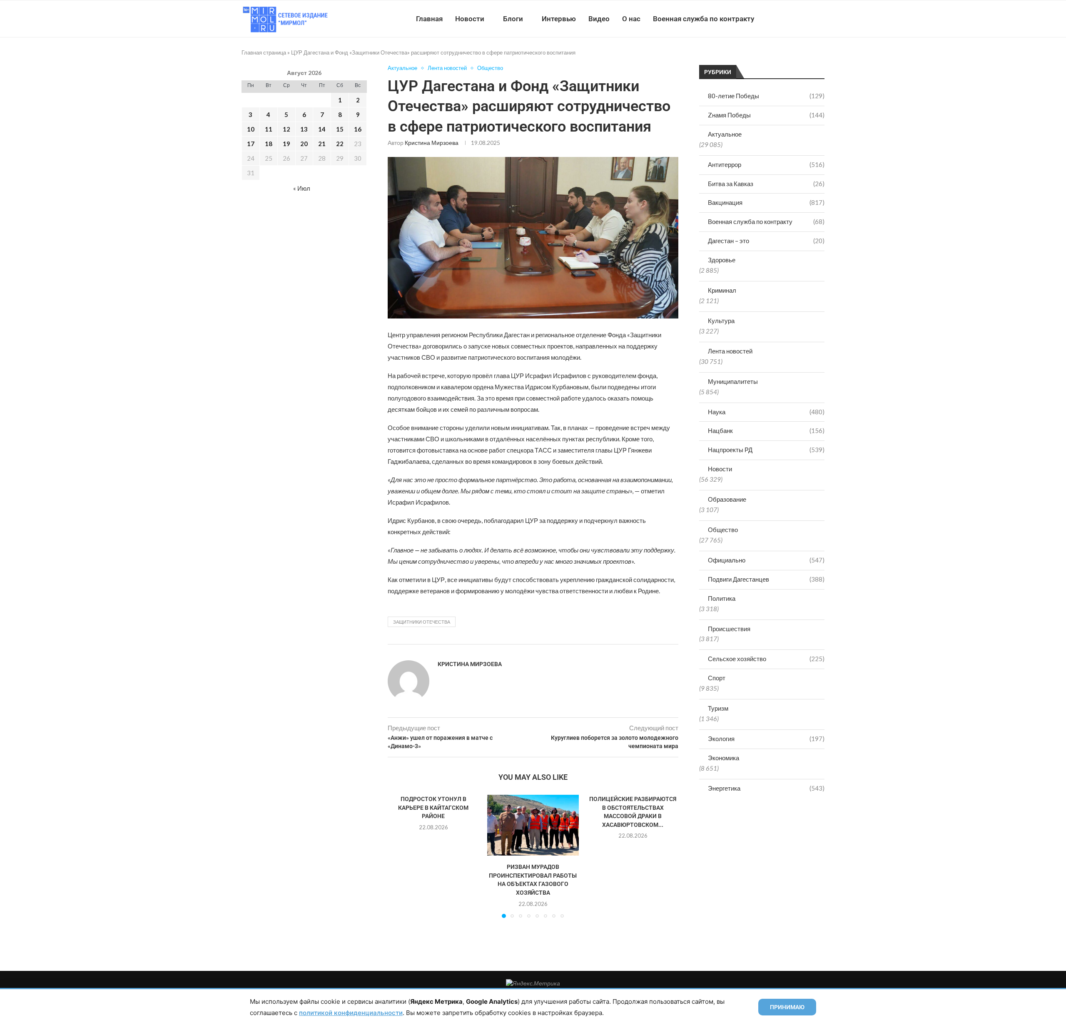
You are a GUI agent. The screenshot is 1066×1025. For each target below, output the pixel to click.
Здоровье (721, 260)
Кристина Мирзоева (431, 142)
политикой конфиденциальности (351, 1013)
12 (286, 129)
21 (322, 143)
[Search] (820, 18)
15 (340, 129)
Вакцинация (766, 202)
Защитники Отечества (421, 621)
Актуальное (725, 134)
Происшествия (729, 628)
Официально (766, 560)
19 (286, 143)
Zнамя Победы (766, 115)
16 (357, 129)
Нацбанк (766, 430)
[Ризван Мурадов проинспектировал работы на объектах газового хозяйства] (532, 825)
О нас (631, 19)
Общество (723, 529)
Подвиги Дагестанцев (766, 579)
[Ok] (807, 18)
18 (268, 143)
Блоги (513, 19)
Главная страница (264, 52)
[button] (399, 856)
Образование (727, 499)
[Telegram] (799, 18)
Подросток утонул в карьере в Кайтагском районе (433, 807)
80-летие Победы (766, 96)
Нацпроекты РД (766, 449)
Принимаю (787, 1007)
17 (250, 143)
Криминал (722, 290)
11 (268, 129)
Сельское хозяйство (766, 658)
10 (250, 129)
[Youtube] (781, 18)
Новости (469, 19)
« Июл (301, 188)
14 (322, 129)
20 (304, 143)
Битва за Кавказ (766, 183)
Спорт (716, 678)
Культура (721, 320)
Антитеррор (766, 164)
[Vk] (790, 18)
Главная (429, 19)
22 (340, 143)
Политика (721, 598)
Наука (766, 411)
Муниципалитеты (733, 381)
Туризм (718, 708)
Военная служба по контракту (703, 19)
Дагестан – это (766, 240)
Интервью (559, 19)
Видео (599, 19)
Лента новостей (730, 351)
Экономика (723, 757)
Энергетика (766, 788)
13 (304, 129)
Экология (766, 738)
